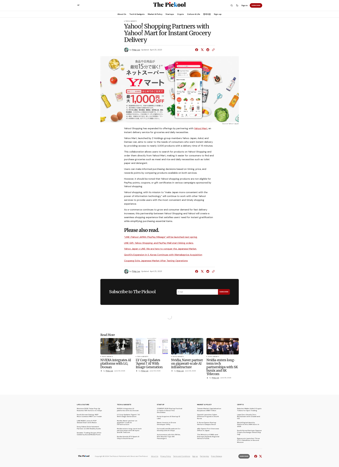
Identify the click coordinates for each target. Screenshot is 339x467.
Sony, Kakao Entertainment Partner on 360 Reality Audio (89, 428)
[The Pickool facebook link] (256, 456)
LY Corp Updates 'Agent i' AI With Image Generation (128, 416)
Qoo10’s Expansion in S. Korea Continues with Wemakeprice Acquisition (163, 254)
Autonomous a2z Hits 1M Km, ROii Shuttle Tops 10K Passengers (168, 436)
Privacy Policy (165, 456)
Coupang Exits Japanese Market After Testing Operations (156, 260)
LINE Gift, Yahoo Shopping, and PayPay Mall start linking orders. (159, 243)
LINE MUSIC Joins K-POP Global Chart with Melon (87, 422)
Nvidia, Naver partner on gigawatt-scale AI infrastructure (127, 422)
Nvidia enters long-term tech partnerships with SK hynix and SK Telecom (129, 430)
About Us (154, 456)
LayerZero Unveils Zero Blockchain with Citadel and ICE (248, 416)
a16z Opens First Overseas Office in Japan (208, 430)
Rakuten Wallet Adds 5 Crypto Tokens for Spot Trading (249, 409)
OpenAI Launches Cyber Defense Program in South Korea (208, 416)
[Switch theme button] (237, 5)
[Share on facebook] (197, 49)
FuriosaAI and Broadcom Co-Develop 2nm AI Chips (169, 430)
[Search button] (231, 5)
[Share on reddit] (208, 49)
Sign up (195, 456)
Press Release (216, 456)
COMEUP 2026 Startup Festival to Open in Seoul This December (169, 410)
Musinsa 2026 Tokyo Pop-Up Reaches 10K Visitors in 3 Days (89, 409)
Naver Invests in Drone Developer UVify (166, 423)
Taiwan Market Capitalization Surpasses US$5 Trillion (209, 409)
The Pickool (143, 456)
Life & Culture (83, 405)
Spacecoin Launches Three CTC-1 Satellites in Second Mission (248, 440)
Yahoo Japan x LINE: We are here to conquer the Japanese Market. (160, 248)
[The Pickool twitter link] (260, 456)
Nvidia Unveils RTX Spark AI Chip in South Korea (128, 437)
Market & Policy (204, 405)
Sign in (244, 5)
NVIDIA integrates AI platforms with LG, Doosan (128, 409)
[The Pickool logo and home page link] (84, 456)
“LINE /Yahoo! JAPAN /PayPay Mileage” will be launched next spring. (160, 237)
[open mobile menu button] (78, 5)
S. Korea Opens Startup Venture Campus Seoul (206, 423)
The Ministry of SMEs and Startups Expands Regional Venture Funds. (208, 436)
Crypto (240, 405)
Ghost (132, 456)
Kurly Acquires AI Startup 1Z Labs (168, 417)
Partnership (204, 456)
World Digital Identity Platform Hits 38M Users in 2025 (248, 424)
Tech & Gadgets (131, 21)
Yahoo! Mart (200, 128)
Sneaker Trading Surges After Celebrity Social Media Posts (89, 434)
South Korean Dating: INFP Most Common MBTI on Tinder (89, 416)
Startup (160, 405)
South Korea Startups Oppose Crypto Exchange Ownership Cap (249, 432)
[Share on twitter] (202, 49)
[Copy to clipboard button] (213, 49)
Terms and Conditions (181, 456)
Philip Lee (136, 50)
